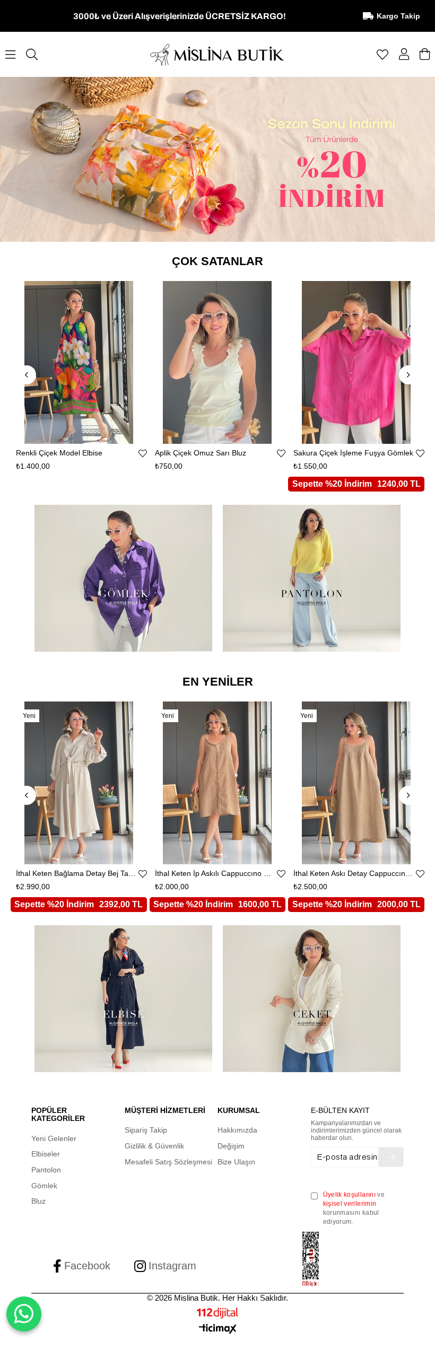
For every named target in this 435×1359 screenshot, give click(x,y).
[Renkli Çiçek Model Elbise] (79, 362)
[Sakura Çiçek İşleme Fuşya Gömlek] (356, 362)
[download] (311, 1259)
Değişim (231, 1146)
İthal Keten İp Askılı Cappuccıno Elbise (215, 874)
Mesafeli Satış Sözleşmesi (168, 1162)
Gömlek (44, 1185)
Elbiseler (45, 1154)
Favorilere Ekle (142, 453)
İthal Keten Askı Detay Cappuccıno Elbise (353, 874)
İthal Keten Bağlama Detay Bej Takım (76, 874)
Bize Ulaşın (236, 1162)
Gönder (391, 1157)
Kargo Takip (398, 16)
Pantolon (46, 1169)
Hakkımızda (237, 1130)
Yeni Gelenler (53, 1138)
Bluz (38, 1201)
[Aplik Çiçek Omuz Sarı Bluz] (218, 362)
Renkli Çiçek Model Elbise (59, 453)
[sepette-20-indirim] (217, 159)
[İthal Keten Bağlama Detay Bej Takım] (79, 783)
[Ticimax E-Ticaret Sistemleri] (218, 1329)
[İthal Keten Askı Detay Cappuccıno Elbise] (356, 783)
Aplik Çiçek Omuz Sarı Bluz (200, 453)
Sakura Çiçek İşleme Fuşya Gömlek (353, 453)
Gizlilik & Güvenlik (154, 1146)
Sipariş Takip (146, 1130)
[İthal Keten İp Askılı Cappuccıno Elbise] (218, 783)
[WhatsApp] (23, 1313)
